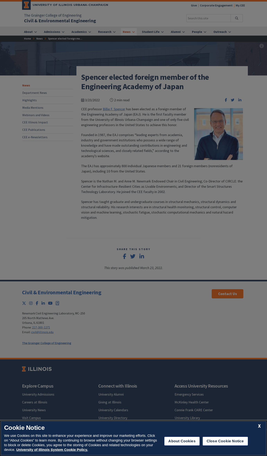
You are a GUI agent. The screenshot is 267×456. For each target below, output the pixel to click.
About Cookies (181, 441)
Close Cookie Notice (225, 441)
